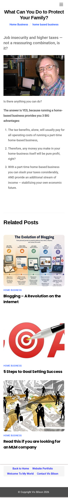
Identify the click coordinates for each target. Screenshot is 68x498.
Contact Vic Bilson (47, 473)
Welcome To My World (20, 473)
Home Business (19, 24)
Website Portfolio (42, 468)
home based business (45, 24)
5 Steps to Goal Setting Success (32, 371)
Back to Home (21, 468)
